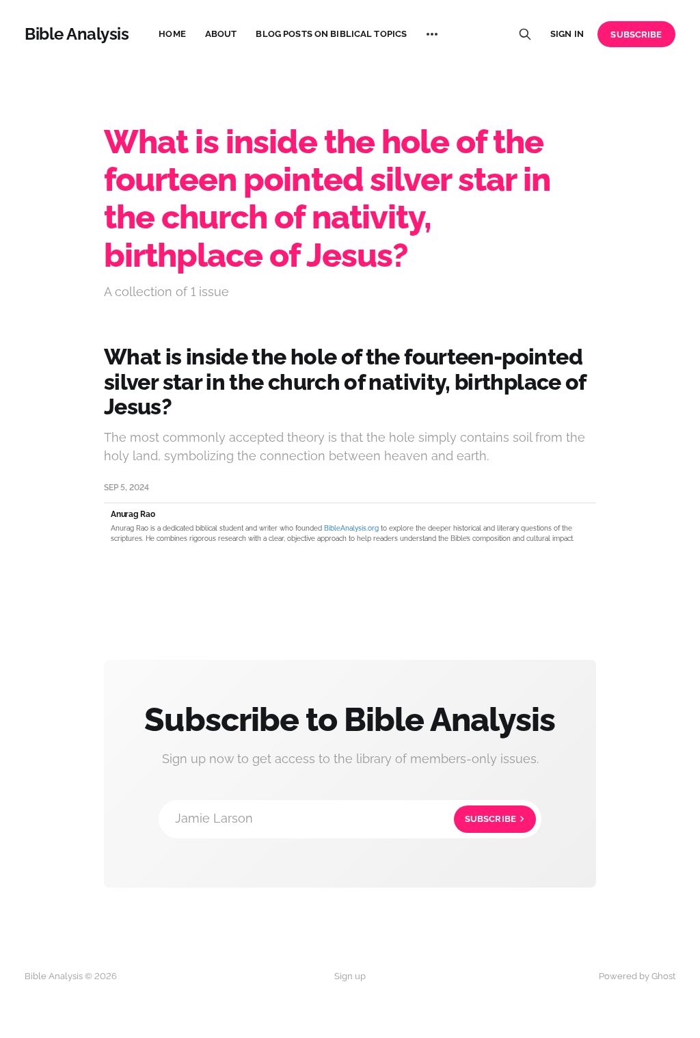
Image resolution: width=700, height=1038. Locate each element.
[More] (432, 34)
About (221, 34)
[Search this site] (525, 34)
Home (172, 34)
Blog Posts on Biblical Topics (331, 34)
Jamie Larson (345, 818)
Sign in (567, 34)
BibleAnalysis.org (351, 528)
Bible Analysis (77, 34)
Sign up (350, 976)
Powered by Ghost (637, 976)
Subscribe (636, 34)
